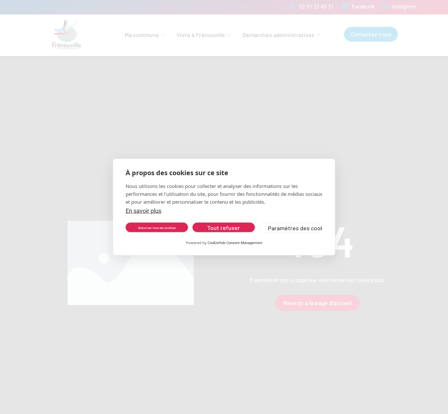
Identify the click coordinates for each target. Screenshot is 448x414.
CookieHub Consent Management (235, 243)
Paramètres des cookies (295, 227)
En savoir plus (143, 210)
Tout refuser (223, 227)
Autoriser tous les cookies (157, 227)
